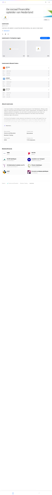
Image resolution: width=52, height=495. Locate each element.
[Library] (39, 493)
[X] (2, 34)
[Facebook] (8, 34)
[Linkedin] (5, 34)
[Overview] (13, 493)
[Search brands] (46, 2)
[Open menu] (49, 2)
